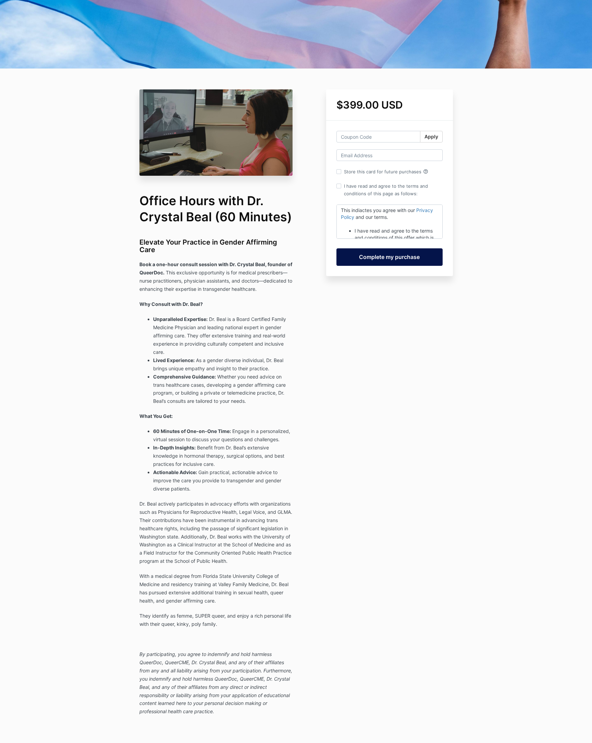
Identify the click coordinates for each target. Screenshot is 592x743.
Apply (431, 136)
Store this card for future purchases (386, 171)
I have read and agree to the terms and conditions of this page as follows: (386, 189)
